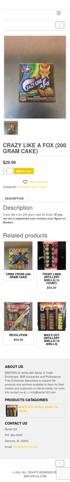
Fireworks (24, 187)
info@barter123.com (25, 447)
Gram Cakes (39, 187)
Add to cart (23, 171)
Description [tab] (14, 198)
